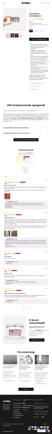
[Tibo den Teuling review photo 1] (7, 234)
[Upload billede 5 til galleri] (21, 35)
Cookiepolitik (16, 417)
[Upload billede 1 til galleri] (8, 35)
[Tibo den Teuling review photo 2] (14, 234)
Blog (24, 403)
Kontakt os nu (37, 340)
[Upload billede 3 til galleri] (17, 35)
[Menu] (4, 3)
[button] (41, 3)
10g (31, 31)
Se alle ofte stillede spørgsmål (26, 139)
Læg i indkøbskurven (39, 39)
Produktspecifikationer (19, 407)
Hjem (30, 10)
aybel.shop (9, 423)
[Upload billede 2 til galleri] (12, 35)
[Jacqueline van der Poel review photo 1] (7, 196)
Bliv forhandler (17, 405)
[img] (7, 180)
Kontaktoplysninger (28, 405)
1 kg (41, 31)
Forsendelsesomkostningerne (35, 24)
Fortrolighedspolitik (18, 415)
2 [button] (25, 307)
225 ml (36, 31)
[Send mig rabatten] (48, 403)
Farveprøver (16, 409)
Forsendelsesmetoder (19, 403)
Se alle (26, 389)
